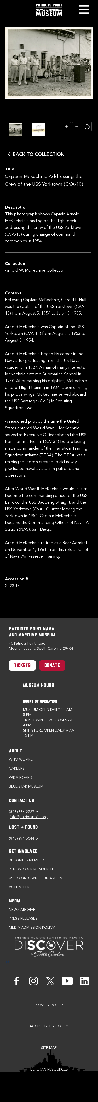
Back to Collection (39, 154)
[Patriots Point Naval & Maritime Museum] (49, 10)
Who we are (21, 759)
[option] (15, 130)
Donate (52, 665)
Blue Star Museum (26, 786)
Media (15, 901)
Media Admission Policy (32, 927)
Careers (17, 768)
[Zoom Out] (76, 126)
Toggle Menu (83, 9)
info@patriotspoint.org (29, 817)
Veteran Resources (49, 1069)
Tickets (22, 665)
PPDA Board (20, 777)
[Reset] (87, 126)
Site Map (49, 1048)
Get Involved (23, 851)
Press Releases (23, 918)
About (15, 751)
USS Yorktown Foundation (35, 878)
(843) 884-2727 (23, 811)
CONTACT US (21, 801)
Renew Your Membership (32, 869)
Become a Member (26, 860)
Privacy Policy (49, 1005)
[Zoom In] (66, 126)
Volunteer (19, 887)
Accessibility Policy (49, 1026)
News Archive (22, 909)
